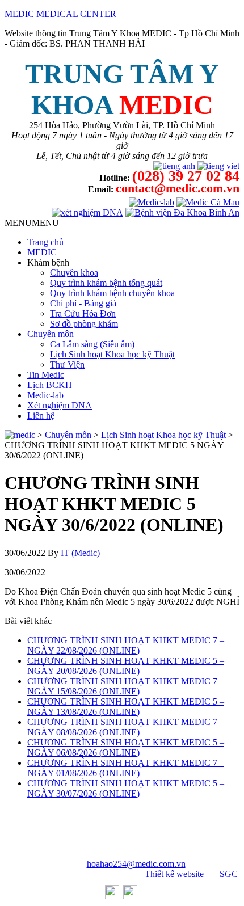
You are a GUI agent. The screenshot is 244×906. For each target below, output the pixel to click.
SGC (229, 874)
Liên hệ (40, 415)
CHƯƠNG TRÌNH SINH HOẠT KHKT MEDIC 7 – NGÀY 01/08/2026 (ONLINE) (125, 768)
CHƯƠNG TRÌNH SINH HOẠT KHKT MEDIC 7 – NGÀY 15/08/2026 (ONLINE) (125, 686)
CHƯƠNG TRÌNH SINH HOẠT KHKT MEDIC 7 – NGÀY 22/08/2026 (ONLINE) (125, 645)
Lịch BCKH (49, 385)
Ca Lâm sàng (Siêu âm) (92, 344)
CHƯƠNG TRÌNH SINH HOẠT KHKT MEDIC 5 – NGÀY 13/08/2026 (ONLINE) (125, 707)
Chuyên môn (50, 334)
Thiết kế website (174, 874)
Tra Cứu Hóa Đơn (83, 313)
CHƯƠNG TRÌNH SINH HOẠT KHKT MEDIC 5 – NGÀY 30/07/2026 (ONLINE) (125, 788)
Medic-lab (45, 395)
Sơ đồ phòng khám (84, 323)
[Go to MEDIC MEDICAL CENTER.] (20, 435)
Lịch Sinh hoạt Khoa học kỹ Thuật (112, 354)
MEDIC (42, 252)
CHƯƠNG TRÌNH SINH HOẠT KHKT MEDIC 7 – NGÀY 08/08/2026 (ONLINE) (125, 727)
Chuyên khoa (74, 272)
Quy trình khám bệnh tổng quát (106, 283)
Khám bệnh (48, 262)
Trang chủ (45, 242)
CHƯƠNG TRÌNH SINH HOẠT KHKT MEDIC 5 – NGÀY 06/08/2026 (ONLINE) (125, 747)
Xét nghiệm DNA (59, 405)
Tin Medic (45, 375)
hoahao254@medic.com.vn (136, 864)
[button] (32, 222)
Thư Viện (67, 364)
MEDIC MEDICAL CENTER (60, 14)
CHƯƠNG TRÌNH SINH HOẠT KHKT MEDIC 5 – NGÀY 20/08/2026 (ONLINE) (125, 666)
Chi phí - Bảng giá (83, 303)
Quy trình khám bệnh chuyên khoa (112, 293)
